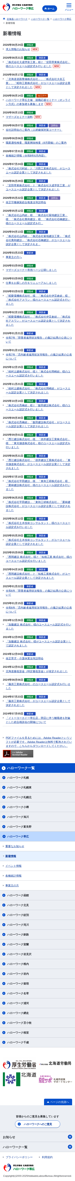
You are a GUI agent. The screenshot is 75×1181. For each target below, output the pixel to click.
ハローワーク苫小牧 (19, 1022)
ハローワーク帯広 (18, 836)
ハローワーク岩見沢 (19, 954)
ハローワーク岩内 (18, 973)
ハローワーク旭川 (18, 816)
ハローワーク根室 (18, 1032)
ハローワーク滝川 (18, 924)
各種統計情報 (13, 875)
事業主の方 (12, 885)
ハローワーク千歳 (18, 1042)
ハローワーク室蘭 (18, 944)
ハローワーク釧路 (18, 934)
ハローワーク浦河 (18, 1003)
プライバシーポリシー (19, 1157)
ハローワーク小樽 (18, 807)
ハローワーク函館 (18, 895)
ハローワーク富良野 (19, 826)
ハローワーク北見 (18, 905)
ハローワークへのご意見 (38, 1124)
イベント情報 (13, 865)
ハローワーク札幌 (18, 777)
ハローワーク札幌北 (19, 797)
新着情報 (10, 856)
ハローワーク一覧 (15, 1147)
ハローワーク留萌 (18, 983)
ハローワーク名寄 (18, 993)
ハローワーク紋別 (18, 914)
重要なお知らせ (14, 846)
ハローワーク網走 (18, 1012)
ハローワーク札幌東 (19, 787)
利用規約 (47, 1157)
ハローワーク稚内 (18, 963)
